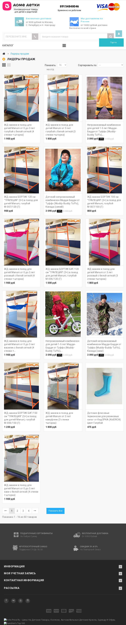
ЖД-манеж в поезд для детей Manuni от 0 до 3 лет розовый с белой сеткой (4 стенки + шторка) (19, 274)
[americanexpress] (79, 611)
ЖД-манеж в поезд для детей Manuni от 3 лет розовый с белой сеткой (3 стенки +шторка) (102, 274)
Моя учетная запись (20, 573)
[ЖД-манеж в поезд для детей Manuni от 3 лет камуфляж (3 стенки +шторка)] (63, 386)
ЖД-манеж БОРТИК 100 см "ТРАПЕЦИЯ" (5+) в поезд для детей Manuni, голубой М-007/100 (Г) (104, 202)
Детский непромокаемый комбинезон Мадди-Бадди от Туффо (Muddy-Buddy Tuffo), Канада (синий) (63, 202)
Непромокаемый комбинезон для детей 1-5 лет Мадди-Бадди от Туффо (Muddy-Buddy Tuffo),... (104, 130)
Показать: (50, 65)
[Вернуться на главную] (3, 54)
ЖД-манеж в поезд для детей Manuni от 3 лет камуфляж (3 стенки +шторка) (59, 418)
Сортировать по (87, 65)
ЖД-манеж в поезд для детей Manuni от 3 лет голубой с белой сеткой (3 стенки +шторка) (61, 130)
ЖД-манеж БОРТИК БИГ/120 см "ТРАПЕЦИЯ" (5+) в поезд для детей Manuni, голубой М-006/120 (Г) (62, 274)
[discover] (71, 611)
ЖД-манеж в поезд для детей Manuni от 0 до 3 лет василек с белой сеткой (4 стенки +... (19, 346)
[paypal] (56, 611)
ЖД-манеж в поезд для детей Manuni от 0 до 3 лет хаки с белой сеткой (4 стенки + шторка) (21, 490)
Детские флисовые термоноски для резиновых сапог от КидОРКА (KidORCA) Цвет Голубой (104, 418)
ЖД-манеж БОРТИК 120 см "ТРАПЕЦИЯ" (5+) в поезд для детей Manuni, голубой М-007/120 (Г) (21, 202)
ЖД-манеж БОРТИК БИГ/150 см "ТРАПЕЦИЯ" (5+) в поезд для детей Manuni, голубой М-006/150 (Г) (20, 418)
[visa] (49, 611)
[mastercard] (64, 611)
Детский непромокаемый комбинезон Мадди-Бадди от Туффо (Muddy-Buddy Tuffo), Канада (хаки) (104, 346)
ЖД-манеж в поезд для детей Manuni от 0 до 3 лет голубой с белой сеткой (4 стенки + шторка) (19, 130)
